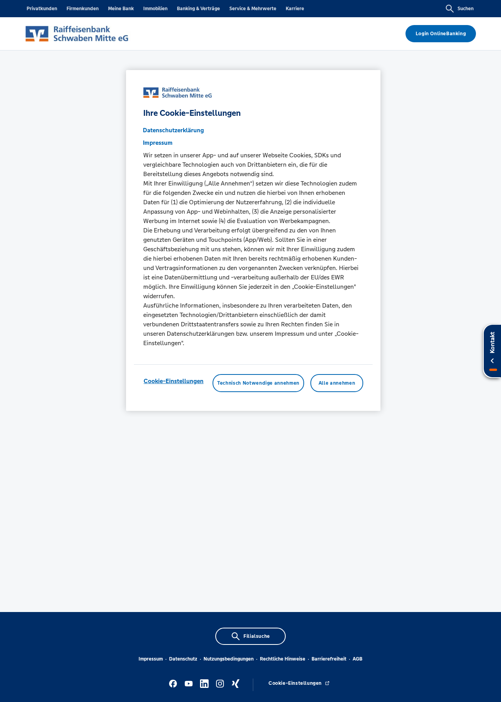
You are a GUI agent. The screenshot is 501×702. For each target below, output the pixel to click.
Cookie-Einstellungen (174, 381)
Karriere (295, 8)
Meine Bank (121, 8)
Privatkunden (42, 8)
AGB (357, 659)
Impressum (151, 659)
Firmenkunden (83, 8)
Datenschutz (183, 659)
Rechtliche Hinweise (282, 659)
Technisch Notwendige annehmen (258, 383)
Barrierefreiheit (329, 659)
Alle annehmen (337, 383)
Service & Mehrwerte (252, 8)
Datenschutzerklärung (173, 130)
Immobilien (155, 8)
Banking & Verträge (198, 8)
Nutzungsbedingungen (229, 659)
